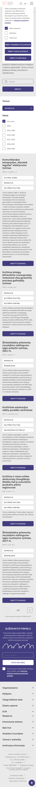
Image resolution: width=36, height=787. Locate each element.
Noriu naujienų (18, 662)
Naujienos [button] (7, 715)
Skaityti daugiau (18, 263)
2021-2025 (11, 130)
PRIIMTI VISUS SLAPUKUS (18, 51)
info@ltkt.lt (19, 762)
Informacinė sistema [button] (12, 721)
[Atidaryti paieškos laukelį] (21, 3)
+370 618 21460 (18, 759)
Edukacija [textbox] (9, 108)
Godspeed (20, 778)
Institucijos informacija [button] (13, 745)
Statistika (12, 33)
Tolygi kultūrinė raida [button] (12, 699)
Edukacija (8, 183)
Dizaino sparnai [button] (10, 705)
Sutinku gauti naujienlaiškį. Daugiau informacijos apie (20, 672)
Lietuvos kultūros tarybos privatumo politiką (17, 673)
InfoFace (23, 781)
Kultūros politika (12, 188)
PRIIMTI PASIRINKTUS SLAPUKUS (18, 45)
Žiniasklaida (9, 366)
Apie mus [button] (6, 727)
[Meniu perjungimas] (32, 3)
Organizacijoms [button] (10, 687)
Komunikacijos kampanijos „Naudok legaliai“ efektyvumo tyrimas (14, 163)
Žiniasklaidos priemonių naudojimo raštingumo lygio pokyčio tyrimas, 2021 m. (16, 346)
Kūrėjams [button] (7, 693)
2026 (9, 126)
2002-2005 (11, 148)
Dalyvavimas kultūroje (14, 430)
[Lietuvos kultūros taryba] (7, 3)
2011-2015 (11, 139)
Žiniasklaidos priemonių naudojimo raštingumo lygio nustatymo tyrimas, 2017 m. (16, 536)
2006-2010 (11, 144)
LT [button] (25, 4)
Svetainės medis (16, 775)
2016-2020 (11, 135)
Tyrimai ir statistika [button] (11, 739)
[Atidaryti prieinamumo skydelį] (32, 783)
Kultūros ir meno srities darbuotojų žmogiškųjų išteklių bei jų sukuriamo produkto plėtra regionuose (16, 482)
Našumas (13, 38)
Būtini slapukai (14, 28)
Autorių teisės (10, 178)
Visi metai (10, 121)
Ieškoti (18, 89)
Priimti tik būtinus (18, 58)
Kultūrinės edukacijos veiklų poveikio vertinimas (17, 408)
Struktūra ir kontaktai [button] (12, 733)
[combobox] (18, 108)
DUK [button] (4, 711)
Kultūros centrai (12, 303)
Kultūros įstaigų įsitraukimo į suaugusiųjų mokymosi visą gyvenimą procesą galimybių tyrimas (17, 278)
